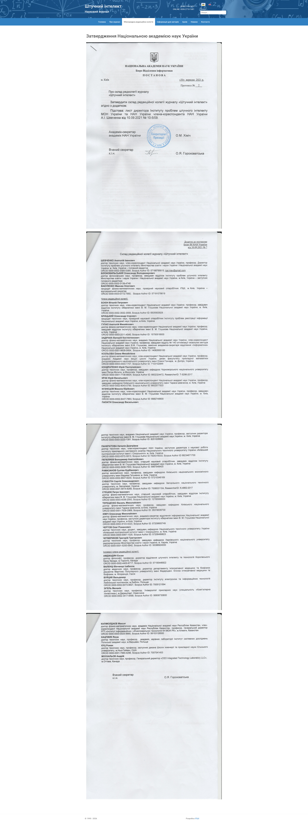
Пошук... (204, 9)
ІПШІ (197, 818)
